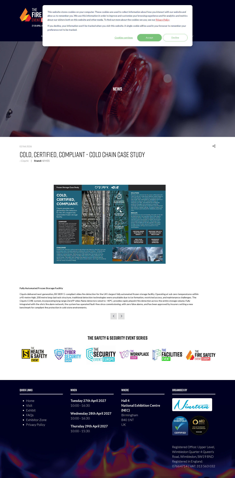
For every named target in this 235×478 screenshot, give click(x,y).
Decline (175, 37)
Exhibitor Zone (36, 420)
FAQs (30, 415)
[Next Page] (121, 316)
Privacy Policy (35, 424)
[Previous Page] (113, 316)
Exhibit (31, 410)
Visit (29, 405)
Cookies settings (124, 37)
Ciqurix (24, 160)
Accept (149, 37)
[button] (213, 146)
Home (30, 401)
